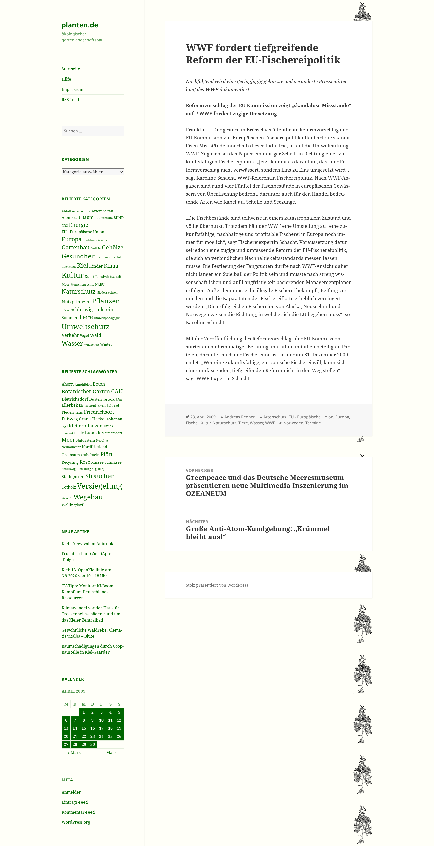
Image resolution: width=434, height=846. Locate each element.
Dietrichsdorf (75, 399)
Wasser (72, 343)
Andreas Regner (239, 417)
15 (84, 728)
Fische (192, 423)
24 (101, 736)
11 (110, 720)
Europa (72, 239)
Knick (108, 426)
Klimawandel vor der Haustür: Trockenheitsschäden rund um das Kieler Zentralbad (91, 614)
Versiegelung (99, 486)
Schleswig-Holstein (92, 309)
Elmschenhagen (92, 405)
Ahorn (68, 384)
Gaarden (103, 240)
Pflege (66, 310)
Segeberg (98, 469)
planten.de (80, 24)
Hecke (98, 419)
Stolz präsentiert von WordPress (217, 585)
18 (110, 728)
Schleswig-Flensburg (76, 469)
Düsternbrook (102, 399)
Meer (66, 284)
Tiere (86, 317)
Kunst (89, 276)
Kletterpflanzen (86, 425)
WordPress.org (76, 822)
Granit (85, 419)
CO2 (65, 225)
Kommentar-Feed (78, 812)
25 (110, 736)
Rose (85, 462)
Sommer (70, 317)
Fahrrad (113, 405)
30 (92, 744)
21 (75, 736)
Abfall (66, 211)
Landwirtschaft (108, 276)
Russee (97, 462)
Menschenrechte (82, 284)
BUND (119, 217)
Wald (95, 335)
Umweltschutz (86, 326)
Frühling (89, 240)
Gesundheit (78, 256)
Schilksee (113, 462)
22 (84, 736)
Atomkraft (71, 217)
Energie (78, 224)
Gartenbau (76, 247)
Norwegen (293, 423)
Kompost (67, 433)
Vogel (84, 335)
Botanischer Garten (86, 391)
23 (92, 736)
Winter (106, 344)
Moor (68, 439)
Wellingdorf (72, 504)
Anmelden (71, 792)
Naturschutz (79, 291)
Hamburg (103, 257)
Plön (106, 454)
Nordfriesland (94, 446)
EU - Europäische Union (83, 231)
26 (119, 736)
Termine (313, 423)
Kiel (82, 265)
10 (101, 720)
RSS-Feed (70, 99)
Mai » (111, 752)
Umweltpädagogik (107, 318)
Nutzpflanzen (76, 302)
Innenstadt (69, 266)
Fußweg (70, 419)
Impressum (72, 89)
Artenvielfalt (102, 211)
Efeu (119, 399)
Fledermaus (72, 412)
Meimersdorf (112, 433)
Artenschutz (81, 211)
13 (66, 728)
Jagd (65, 426)
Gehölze (112, 247)
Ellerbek (70, 405)
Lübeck (93, 432)
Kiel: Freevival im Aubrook (87, 543)
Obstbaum (71, 454)
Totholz (69, 487)
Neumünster (71, 447)
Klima (111, 265)
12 (119, 720)
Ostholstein (90, 454)
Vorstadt (67, 498)
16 (92, 728)
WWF (211, 89)
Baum (87, 217)
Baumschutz (104, 218)
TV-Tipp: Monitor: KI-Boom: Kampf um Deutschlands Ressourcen (88, 592)
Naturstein (85, 440)
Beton (99, 384)
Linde (79, 433)
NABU (99, 284)
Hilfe (66, 79)
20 (66, 736)
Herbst (116, 257)
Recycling (70, 462)
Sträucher (99, 476)
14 (75, 728)
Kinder (96, 266)
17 (101, 728)
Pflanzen (106, 300)
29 (84, 744)
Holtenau (113, 419)
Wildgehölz (91, 344)
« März (74, 752)
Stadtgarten (73, 476)
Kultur (73, 275)
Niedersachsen (107, 292)
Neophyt (102, 440)
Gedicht (96, 248)
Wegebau (88, 496)
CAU (117, 391)
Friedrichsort (99, 412)
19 (119, 728)
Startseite (71, 69)
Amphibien (83, 384)
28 (75, 744)
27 (66, 744)
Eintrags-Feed (75, 802)
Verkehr (70, 335)
